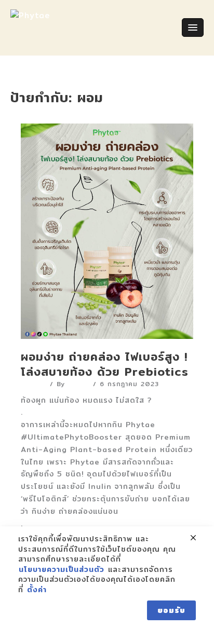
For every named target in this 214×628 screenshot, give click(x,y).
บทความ (34, 384)
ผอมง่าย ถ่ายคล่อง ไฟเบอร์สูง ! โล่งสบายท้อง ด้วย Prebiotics (105, 364)
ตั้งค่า (37, 590)
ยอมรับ (171, 610)
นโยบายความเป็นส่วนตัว (61, 570)
